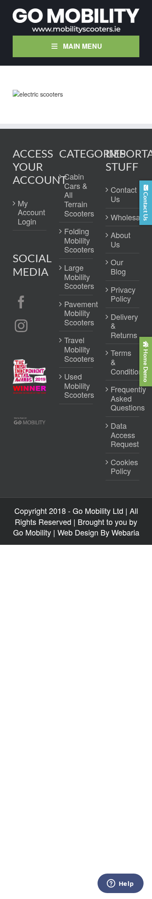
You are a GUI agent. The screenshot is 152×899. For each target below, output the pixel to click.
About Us (120, 239)
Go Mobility (32, 532)
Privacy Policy (123, 294)
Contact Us (123, 194)
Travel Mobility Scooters (76, 349)
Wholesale (123, 217)
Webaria (125, 532)
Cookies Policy (123, 467)
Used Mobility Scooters (76, 386)
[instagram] (21, 325)
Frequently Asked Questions (123, 398)
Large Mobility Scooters (76, 277)
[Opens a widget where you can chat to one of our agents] (120, 884)
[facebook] (21, 302)
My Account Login (30, 212)
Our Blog (118, 267)
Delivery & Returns (123, 326)
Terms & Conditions (123, 362)
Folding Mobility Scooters (76, 240)
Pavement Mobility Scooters (76, 313)
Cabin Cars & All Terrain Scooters (76, 195)
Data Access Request (123, 435)
